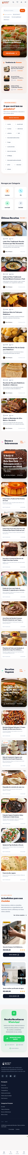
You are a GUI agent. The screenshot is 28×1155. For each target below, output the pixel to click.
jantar (7, 165)
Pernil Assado (6, 17)
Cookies (17, 1129)
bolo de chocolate (10, 151)
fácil (17, 133)
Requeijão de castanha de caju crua (13, 787)
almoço (8, 169)
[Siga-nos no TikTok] (14, 1076)
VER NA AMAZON (14, 955)
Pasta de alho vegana (9, 873)
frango (8, 142)
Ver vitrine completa (20, 915)
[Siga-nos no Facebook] (6, 1076)
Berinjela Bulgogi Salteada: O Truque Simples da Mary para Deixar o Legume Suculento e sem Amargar (14, 729)
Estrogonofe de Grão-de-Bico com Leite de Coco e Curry (13, 691)
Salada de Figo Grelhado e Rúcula (13, 845)
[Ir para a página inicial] (5, 2)
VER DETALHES (11, 53)
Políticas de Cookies (5, 1093)
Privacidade (11, 1129)
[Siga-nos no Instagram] (2, 1076)
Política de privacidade (6, 1095)
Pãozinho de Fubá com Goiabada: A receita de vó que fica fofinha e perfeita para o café (13, 649)
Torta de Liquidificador (16, 17)
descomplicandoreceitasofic (13, 160)
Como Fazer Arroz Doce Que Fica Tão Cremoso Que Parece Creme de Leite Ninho (14, 530)
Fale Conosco (4, 1098)
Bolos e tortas (4, 1114)
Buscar (22, 10)
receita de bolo (10, 147)
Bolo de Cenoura (16, 14)
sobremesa (19, 129)
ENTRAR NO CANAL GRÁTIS (13, 1038)
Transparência (4, 1090)
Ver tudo (23, 218)
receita (8, 124)
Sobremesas (6, 19)
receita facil (19, 124)
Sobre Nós (3, 1085)
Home (2, 1121)
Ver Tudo (23, 442)
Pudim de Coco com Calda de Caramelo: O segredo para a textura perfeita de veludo (13, 590)
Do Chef (3, 1106)
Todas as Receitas (5, 1109)
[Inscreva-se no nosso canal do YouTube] (10, 1076)
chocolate (17, 165)
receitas (8, 129)
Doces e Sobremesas (6, 1111)
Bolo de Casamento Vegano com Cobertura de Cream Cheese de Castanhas (12, 759)
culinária (8, 133)
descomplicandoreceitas (12, 138)
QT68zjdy (8, 156)
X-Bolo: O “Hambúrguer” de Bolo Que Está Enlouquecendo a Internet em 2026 (12, 461)
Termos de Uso (4, 1087)
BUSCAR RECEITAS (14, 117)
